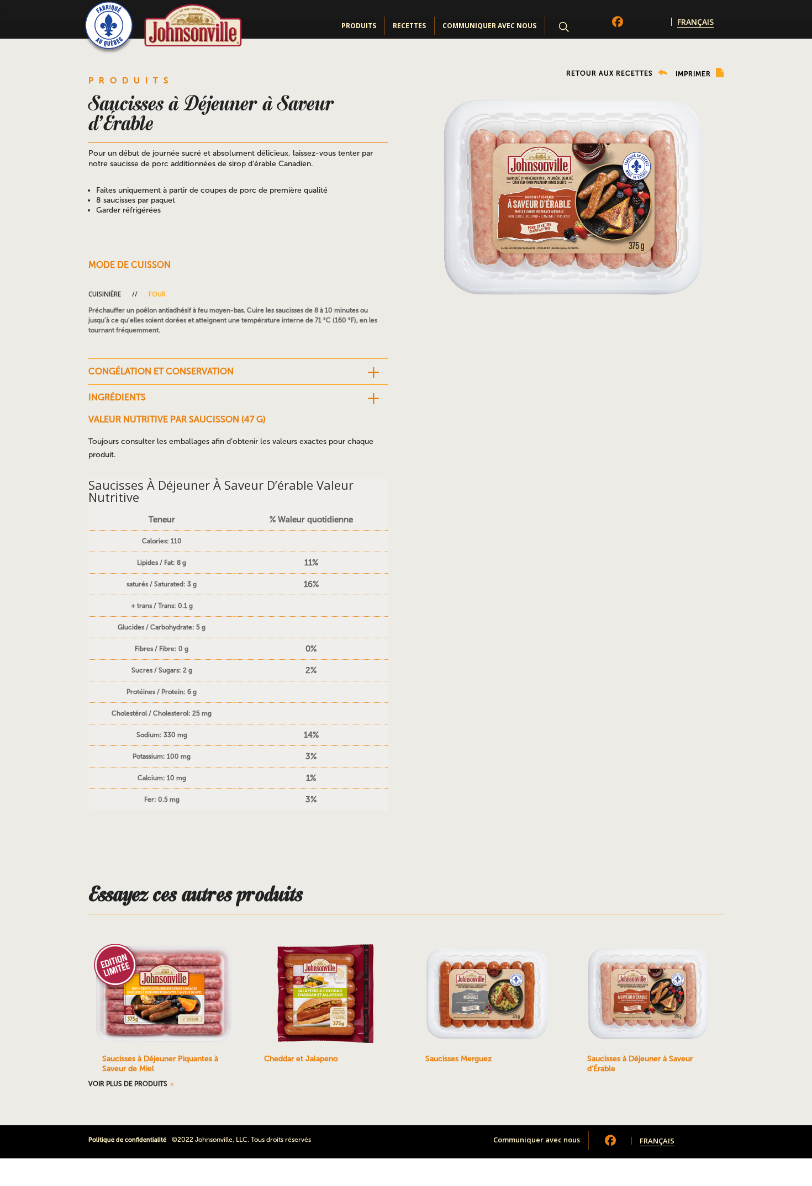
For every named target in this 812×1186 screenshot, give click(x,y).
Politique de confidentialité (127, 1139)
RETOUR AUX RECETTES (610, 73)
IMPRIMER (694, 74)
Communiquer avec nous (489, 25)
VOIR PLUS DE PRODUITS (127, 1084)
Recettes (409, 25)
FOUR (157, 294)
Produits (358, 25)
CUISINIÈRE (104, 294)
